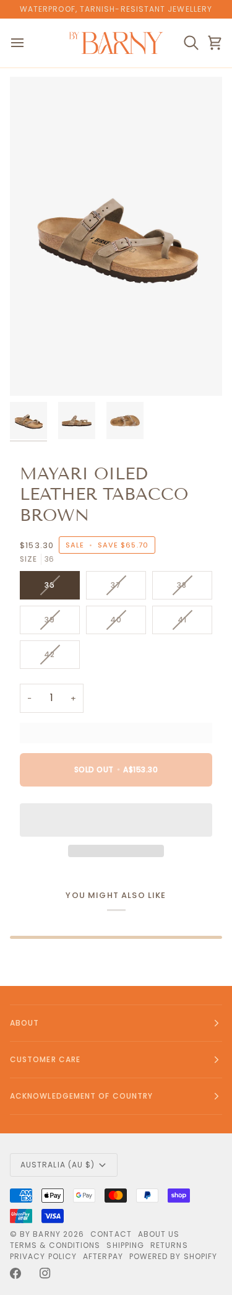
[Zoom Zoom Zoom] (116, 236)
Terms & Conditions (55, 1245)
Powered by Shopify (173, 1256)
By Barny (40, 1234)
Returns (169, 1245)
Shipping (125, 1245)
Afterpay (103, 1256)
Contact (111, 1234)
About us (159, 1234)
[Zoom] (33, 372)
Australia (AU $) (57, 1164)
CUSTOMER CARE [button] (45, 1059)
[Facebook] (15, 1273)
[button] (116, 820)
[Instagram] (45, 1273)
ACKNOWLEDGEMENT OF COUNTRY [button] (81, 1096)
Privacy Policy (43, 1256)
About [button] (24, 1023)
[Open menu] (28, 43)
